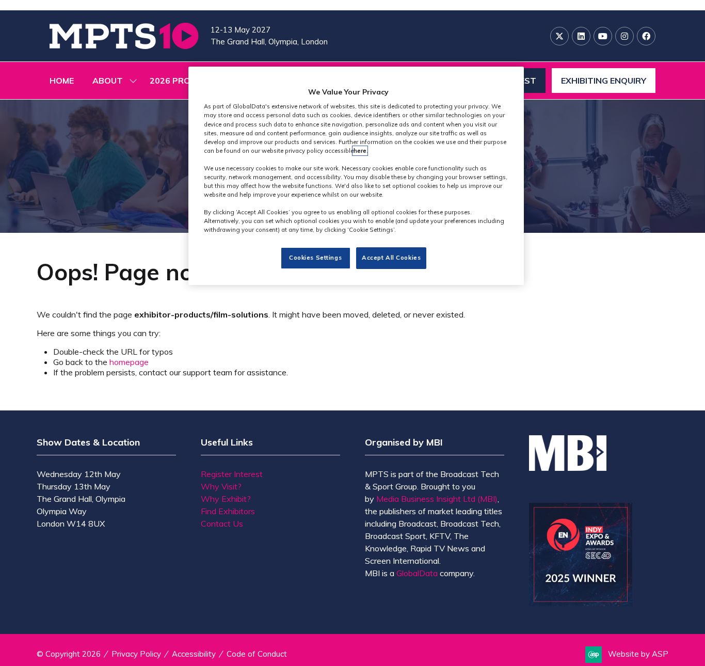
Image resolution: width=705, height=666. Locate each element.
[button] (603, 80)
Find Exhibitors (228, 511)
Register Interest (232, 474)
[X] (559, 36)
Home (62, 80)
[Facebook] (646, 36)
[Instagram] (624, 36)
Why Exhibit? (226, 499)
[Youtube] (603, 36)
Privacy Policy (136, 654)
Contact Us (222, 523)
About (107, 80)
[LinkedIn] (581, 36)
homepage (129, 362)
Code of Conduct (257, 654)
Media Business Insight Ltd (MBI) (437, 499)
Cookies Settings (315, 258)
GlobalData (417, 573)
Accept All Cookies (391, 258)
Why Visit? (221, 486)
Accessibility (194, 654)
